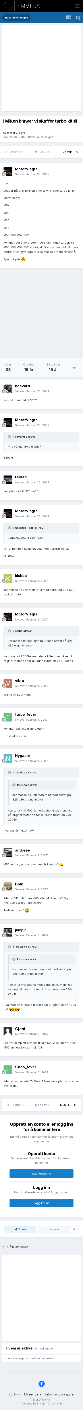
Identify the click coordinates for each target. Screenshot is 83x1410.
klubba (21, 575)
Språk (13, 1394)
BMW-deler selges (40, 137)
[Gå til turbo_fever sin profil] (8, 717)
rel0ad (21, 477)
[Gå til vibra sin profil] (8, 683)
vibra (19, 680)
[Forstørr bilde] (23, 259)
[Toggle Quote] (10, 436)
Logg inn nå (42, 1203)
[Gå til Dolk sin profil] (8, 886)
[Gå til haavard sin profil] (8, 388)
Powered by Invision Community (42, 1403)
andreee (22, 850)
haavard (22, 386)
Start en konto (41, 1173)
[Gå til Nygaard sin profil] (8, 758)
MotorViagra (16, 132)
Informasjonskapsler (60, 1394)
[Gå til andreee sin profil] (8, 852)
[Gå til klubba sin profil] (8, 578)
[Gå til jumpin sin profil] (8, 932)
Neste (67, 152)
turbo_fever (25, 714)
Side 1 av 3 (42, 152)
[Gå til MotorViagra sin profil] (8, 171)
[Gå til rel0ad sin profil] (8, 480)
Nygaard (22, 755)
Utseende (31, 1394)
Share (21, 1229)
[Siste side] (77, 152)
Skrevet (32, 174)
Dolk (19, 884)
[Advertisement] (41, 68)
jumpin (21, 930)
